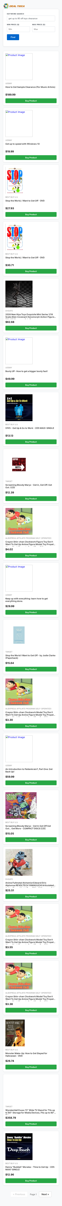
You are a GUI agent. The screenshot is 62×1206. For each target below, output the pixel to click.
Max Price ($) (38, 25)
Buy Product (31, 101)
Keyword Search (15, 14)
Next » (45, 1194)
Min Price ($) (13, 25)
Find (13, 37)
